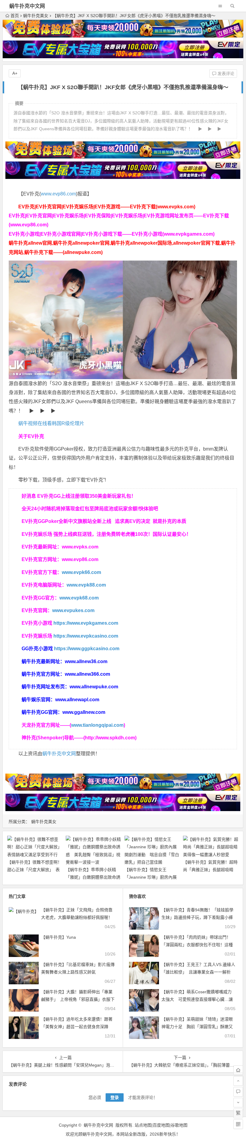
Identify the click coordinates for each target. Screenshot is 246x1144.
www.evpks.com (80, 546)
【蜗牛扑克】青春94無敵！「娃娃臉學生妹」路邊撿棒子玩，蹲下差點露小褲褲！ (197, 917)
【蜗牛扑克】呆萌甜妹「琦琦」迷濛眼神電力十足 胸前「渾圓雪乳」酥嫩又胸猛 (197, 1027)
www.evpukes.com (73, 610)
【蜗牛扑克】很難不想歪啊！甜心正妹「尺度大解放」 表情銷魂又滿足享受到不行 (34, 870)
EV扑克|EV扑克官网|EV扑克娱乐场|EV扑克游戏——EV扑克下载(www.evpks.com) (106, 206)
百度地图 (161, 1125)
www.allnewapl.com (77, 699)
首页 (14, 15)
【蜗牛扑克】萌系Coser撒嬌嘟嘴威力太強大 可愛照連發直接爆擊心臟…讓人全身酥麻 (197, 999)
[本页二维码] (238, 1124)
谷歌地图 (179, 1125)
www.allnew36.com (86, 661)
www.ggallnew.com (83, 712)
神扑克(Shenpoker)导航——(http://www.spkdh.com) (79, 737)
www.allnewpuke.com (94, 686)
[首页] (238, 1070)
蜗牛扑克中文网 (27, 6)
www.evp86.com (58, 193)
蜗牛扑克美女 (35, 15)
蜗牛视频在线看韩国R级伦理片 (51, 423)
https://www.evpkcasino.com (85, 635)
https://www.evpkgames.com (85, 623)
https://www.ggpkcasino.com (86, 648)
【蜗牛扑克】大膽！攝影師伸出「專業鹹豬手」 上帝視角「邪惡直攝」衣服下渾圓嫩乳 (78, 999)
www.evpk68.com (79, 597)
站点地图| (144, 1125)
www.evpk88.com (86, 584)
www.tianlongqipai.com (97, 725)
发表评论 (225, 73)
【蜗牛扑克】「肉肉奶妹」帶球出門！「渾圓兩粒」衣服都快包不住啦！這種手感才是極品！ (197, 945)
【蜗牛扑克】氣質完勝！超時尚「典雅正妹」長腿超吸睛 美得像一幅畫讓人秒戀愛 (210, 870)
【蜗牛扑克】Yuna (58, 937)
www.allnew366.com (87, 674)
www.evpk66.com (81, 572)
